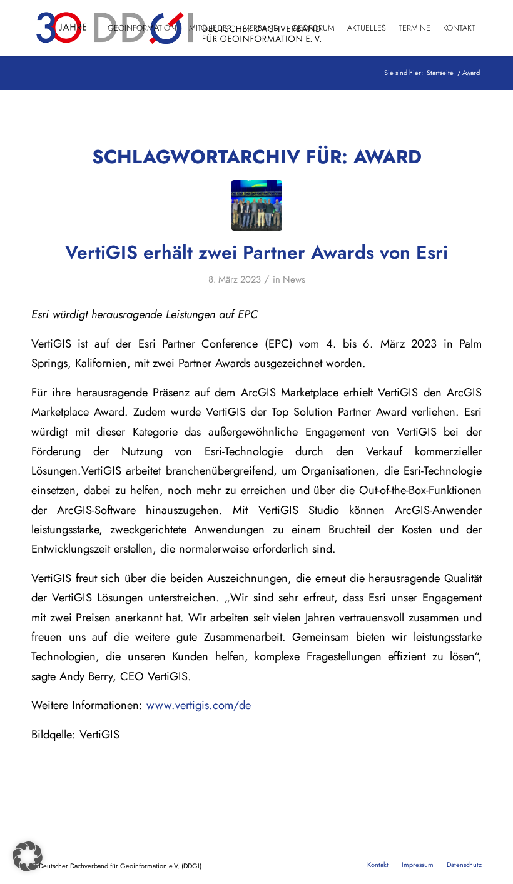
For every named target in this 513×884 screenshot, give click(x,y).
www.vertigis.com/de (198, 704)
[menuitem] (142, 28)
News (294, 279)
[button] (27, 856)
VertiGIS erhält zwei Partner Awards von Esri (256, 252)
